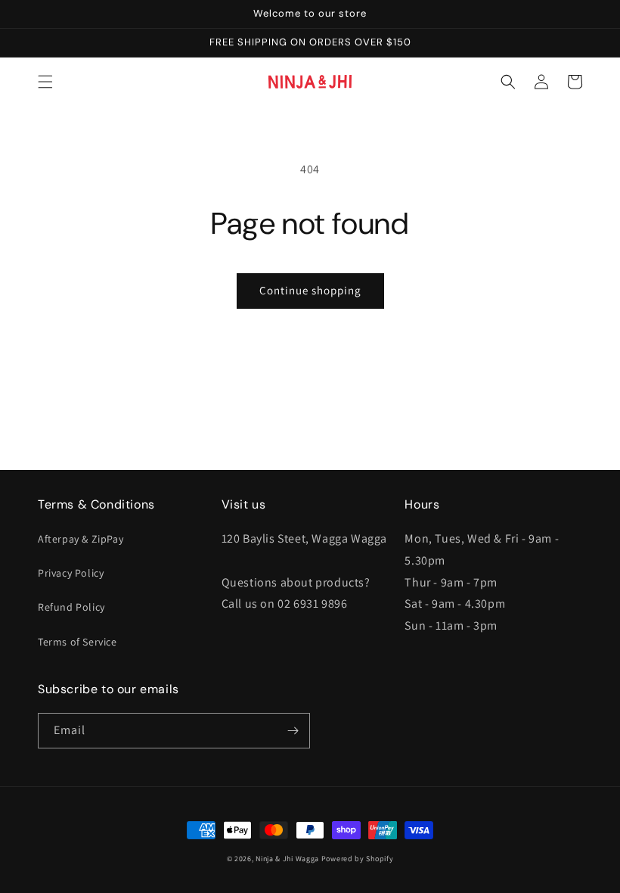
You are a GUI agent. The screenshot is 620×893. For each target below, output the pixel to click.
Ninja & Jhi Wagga (287, 858)
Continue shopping (310, 290)
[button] (45, 81)
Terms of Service (77, 642)
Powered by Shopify (357, 858)
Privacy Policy (71, 573)
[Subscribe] (292, 730)
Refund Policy (71, 607)
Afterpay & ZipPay (80, 539)
